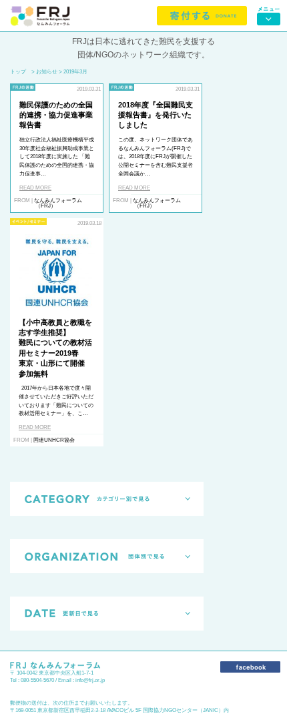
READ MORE (35, 188)
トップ (18, 72)
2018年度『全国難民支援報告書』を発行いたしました (155, 115)
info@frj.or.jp (90, 680)
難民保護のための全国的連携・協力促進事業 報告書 (56, 115)
